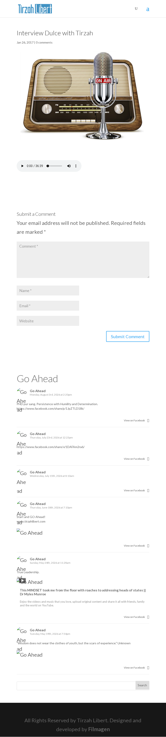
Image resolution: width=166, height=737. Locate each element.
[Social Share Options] (148, 420)
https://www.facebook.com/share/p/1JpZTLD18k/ (50, 408)
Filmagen (99, 729)
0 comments (44, 42)
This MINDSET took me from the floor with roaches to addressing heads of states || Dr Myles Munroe (83, 592)
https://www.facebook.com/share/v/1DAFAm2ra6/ (51, 447)
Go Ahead (37, 378)
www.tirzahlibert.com (31, 521)
